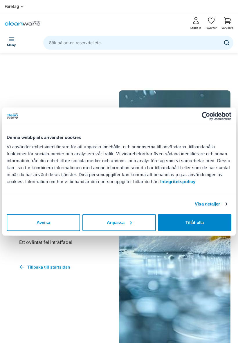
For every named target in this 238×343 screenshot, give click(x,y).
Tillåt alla (194, 222)
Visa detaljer (207, 203)
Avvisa (43, 222)
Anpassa (116, 222)
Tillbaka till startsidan (48, 267)
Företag (12, 6)
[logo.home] (22, 23)
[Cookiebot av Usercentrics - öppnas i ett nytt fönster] (206, 116)
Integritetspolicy (178, 181)
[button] (227, 23)
